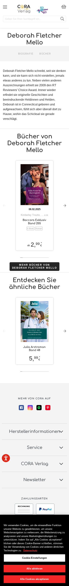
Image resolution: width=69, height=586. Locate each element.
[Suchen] (62, 19)
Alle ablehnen (34, 568)
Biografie (26, 53)
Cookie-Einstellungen (34, 558)
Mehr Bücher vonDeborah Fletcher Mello (34, 266)
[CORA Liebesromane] (23, 9)
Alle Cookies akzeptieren (34, 579)
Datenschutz (30, 550)
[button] (64, 205)
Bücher (45, 53)
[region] (34, 550)
